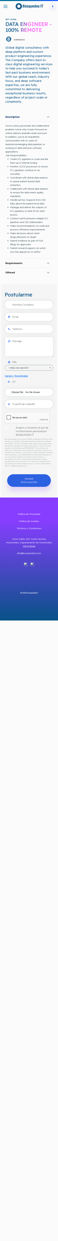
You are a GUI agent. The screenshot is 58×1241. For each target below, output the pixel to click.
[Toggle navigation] (5, 6)
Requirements (13, 263)
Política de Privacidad (29, 514)
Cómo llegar (29, 546)
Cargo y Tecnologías (16, 375)
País (14, 361)
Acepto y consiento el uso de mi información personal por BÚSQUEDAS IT (32, 431)
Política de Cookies (29, 521)
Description (12, 116)
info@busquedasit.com (29, 553)
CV (13, 381)
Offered (10, 272)
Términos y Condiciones (29, 528)
